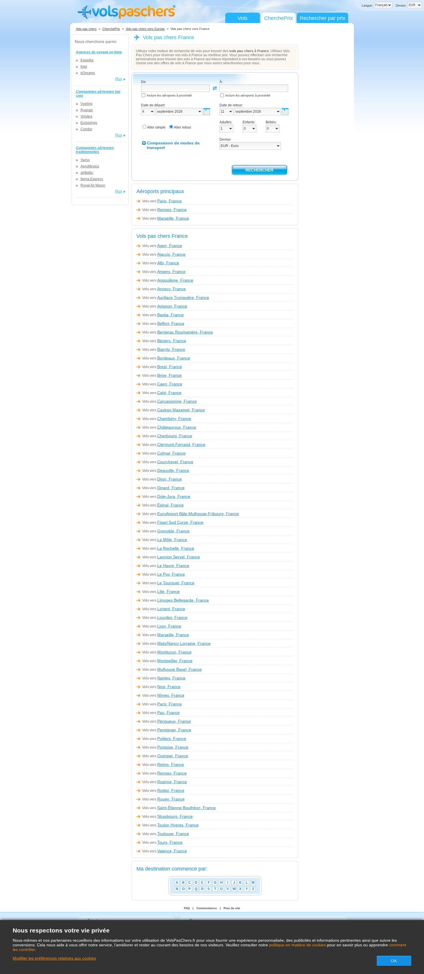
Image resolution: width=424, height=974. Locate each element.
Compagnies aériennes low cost (98, 94)
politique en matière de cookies (297, 945)
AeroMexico (89, 166)
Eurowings (88, 123)
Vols (242, 18)
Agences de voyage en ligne (99, 52)
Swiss (85, 160)
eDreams (87, 73)
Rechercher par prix (322, 18)
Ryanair (86, 110)
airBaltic (86, 173)
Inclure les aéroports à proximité (169, 95)
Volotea (86, 116)
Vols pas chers (86, 29)
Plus (118, 79)
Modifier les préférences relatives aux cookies (54, 958)
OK (394, 960)
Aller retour (182, 127)
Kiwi (83, 67)
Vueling (86, 104)
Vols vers (162, 201)
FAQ (187, 908)
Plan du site (232, 908)
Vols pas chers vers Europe (145, 29)
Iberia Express (91, 179)
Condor (86, 129)
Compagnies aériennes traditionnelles (95, 150)
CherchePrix (278, 18)
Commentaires (206, 908)
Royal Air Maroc (92, 185)
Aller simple (156, 127)
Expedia (86, 60)
